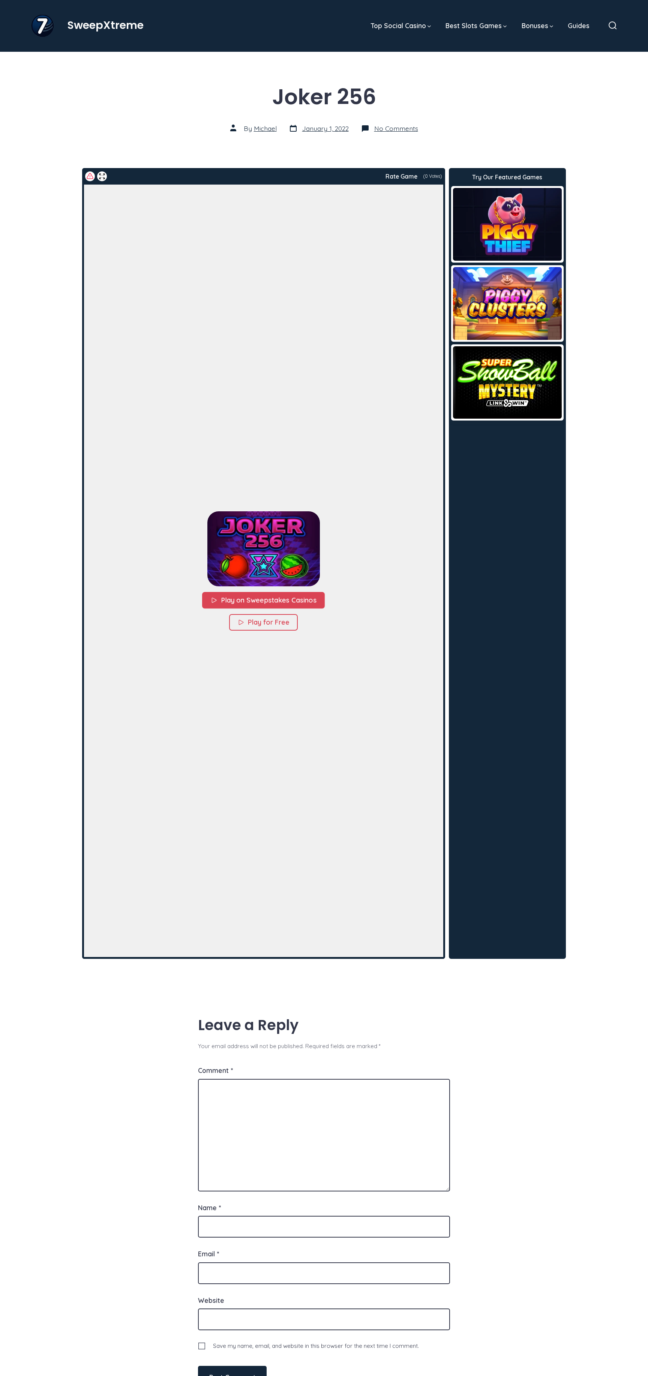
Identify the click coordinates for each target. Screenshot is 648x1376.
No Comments (396, 128)
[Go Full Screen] (102, 176)
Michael (265, 128)
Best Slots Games (474, 25)
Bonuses (535, 25)
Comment (215, 1070)
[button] (263, 548)
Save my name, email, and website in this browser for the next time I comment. (316, 1345)
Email (208, 1254)
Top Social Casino (398, 25)
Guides (579, 25)
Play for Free (269, 622)
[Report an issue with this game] (90, 176)
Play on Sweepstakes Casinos (269, 599)
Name (209, 1207)
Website (211, 1300)
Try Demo (507, 224)
